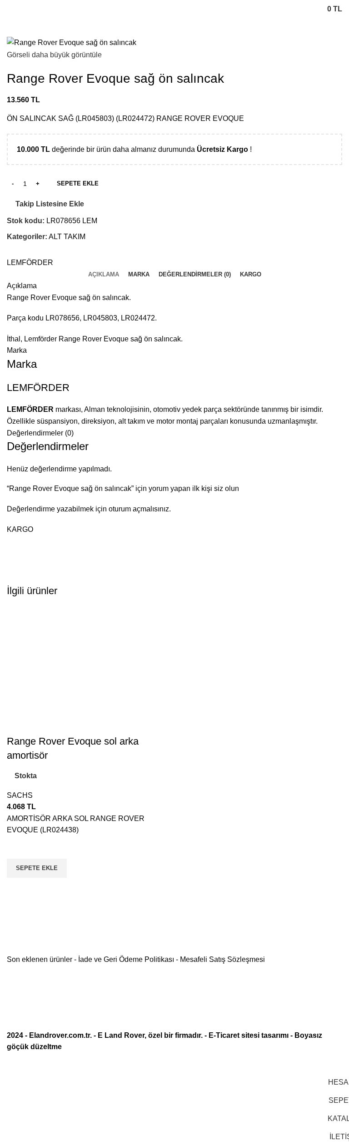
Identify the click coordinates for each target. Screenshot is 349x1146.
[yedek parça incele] (89, 670)
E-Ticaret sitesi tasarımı (249, 1035)
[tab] (103, 274)
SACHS (20, 795)
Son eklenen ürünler (39, 959)
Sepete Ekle (78, 183)
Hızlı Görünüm (18, 889)
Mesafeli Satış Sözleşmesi (222, 959)
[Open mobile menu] (10, 9)
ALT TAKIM (67, 236)
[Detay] (71, 42)
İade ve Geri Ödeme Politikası (126, 959)
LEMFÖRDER (30, 262)
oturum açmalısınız (139, 509)
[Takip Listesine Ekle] (18, 847)
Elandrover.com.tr (59, 1035)
